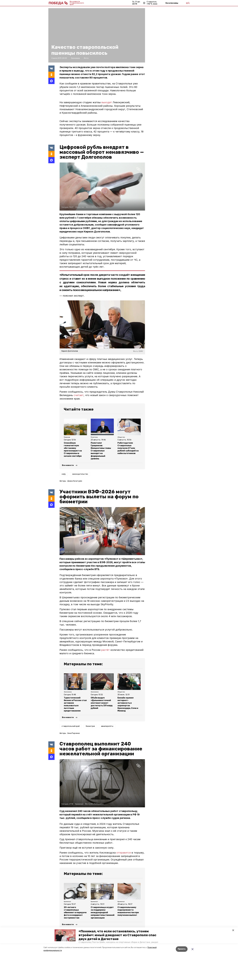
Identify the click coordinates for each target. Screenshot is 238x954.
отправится (123, 852)
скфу (64, 474)
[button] (65, 935)
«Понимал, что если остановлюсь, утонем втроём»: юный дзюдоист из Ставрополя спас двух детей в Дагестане (117, 935)
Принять (182, 949)
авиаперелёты (107, 726)
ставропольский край (71, 726)
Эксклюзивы (171, 3)
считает (79, 395)
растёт (105, 649)
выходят (106, 102)
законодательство (80, 474)
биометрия (90, 726)
